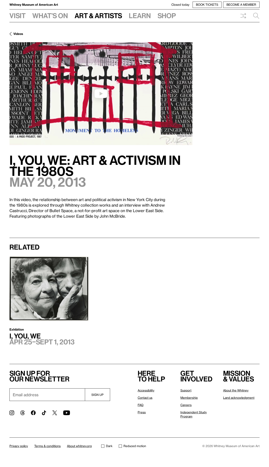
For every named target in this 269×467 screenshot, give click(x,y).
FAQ (140, 405)
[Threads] (22, 412)
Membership (189, 397)
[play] (101, 94)
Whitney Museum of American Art (33, 4)
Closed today (180, 4)
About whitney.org (79, 446)
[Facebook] (33, 412)
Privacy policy (18, 446)
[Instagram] (11, 412)
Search (255, 15)
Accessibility (146, 390)
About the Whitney (236, 390)
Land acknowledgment (238, 397)
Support (185, 390)
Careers (186, 405)
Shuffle (243, 15)
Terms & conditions (47, 446)
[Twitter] (54, 412)
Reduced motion (134, 446)
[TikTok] (44, 412)
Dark (109, 446)
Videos (18, 33)
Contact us (145, 397)
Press (142, 412)
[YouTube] (66, 412)
